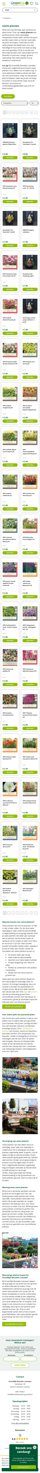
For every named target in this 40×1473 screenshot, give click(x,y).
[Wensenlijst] (31, 3)
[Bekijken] (36, 3)
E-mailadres (28, 1355)
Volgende (35, 112)
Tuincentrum (8, 1448)
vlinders (34, 992)
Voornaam (11, 1355)
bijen (26, 992)
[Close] (34, 1447)
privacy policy (19, 1352)
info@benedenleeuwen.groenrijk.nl (20, 1394)
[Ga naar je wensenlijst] (31, 3)
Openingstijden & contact (14, 1324)
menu (4, 4)
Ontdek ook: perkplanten (14, 1007)
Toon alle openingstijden (20, 1423)
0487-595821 (20, 1392)
